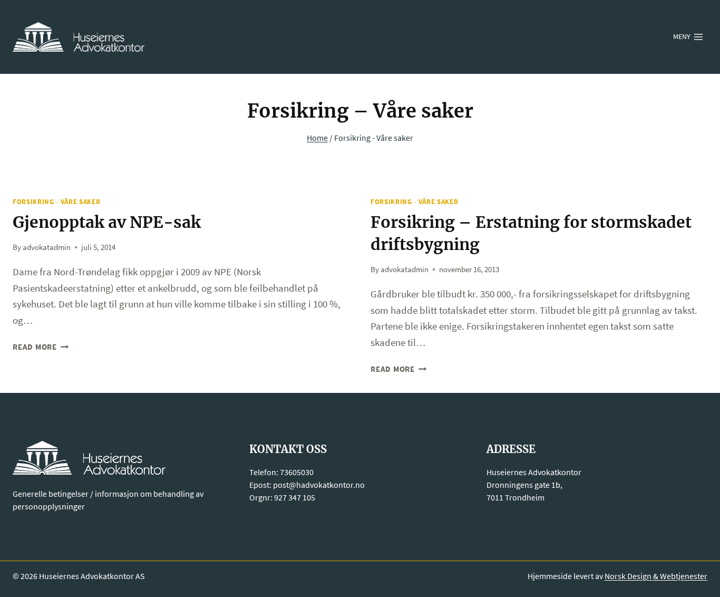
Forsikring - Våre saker (56, 201)
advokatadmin (47, 247)
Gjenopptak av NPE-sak (107, 222)
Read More (41, 347)
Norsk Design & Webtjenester (656, 576)
